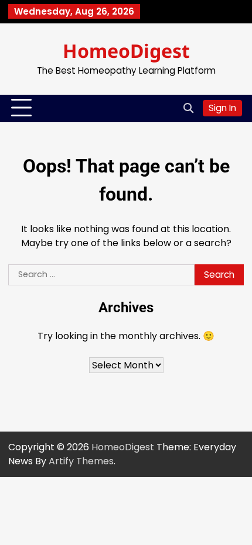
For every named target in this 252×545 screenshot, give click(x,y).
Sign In (222, 108)
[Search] (188, 108)
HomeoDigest (126, 50)
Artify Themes (81, 461)
